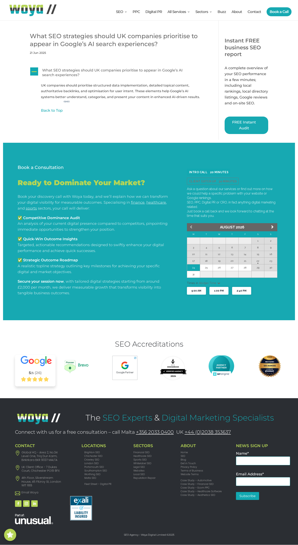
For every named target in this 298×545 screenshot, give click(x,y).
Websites (139, 470)
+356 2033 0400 (155, 432)
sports (31, 208)
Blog (183, 459)
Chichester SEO (93, 456)
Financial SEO (141, 452)
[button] (117, 74)
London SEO (91, 463)
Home (184, 452)
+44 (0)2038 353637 (208, 432)
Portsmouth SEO (94, 467)
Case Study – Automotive (196, 480)
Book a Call (279, 12)
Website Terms (190, 474)
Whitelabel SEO (142, 463)
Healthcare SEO (142, 456)
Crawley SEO (91, 459)
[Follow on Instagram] (26, 503)
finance (138, 202)
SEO (119, 12)
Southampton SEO (95, 470)
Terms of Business (192, 470)
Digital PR (153, 12)
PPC (136, 12)
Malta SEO (90, 478)
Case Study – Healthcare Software (201, 491)
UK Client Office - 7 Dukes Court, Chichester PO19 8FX (40, 469)
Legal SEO (139, 467)
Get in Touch (188, 463)
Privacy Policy (189, 467)
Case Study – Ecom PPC (195, 487)
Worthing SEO (92, 474)
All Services (176, 12)
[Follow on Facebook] (18, 503)
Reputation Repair (144, 478)
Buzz (222, 12)
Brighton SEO (92, 452)
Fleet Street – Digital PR (97, 484)
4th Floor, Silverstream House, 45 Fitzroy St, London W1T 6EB (41, 481)
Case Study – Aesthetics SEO (198, 495)
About (237, 12)
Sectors (201, 12)
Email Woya (29, 492)
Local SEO (139, 474)
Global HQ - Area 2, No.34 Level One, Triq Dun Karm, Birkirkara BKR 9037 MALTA (39, 456)
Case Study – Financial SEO (197, 484)
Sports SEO (140, 459)
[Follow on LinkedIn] (34, 503)
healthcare (156, 202)
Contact (254, 12)
